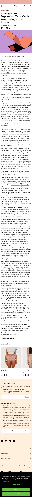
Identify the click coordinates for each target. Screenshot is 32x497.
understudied (20, 66)
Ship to (3, 465)
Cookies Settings (16, 484)
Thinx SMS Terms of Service (9, 423)
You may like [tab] (5, 344)
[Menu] (2, 6)
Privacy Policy (27, 423)
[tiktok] (10, 441)
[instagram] (6, 441)
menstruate (23, 68)
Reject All (16, 489)
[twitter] (4, 28)
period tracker (6, 249)
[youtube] (14, 441)
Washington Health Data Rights (11, 425)
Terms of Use (18, 389)
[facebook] (2, 28)
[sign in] (27, 6)
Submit (27, 397)
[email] (7, 28)
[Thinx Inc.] (16, 6)
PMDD (16, 225)
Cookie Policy (5, 481)
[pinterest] (10, 28)
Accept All (16, 493)
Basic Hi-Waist (5, 371)
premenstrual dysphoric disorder (20, 184)
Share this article (15, 27)
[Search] (24, 6)
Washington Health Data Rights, (14, 391)
